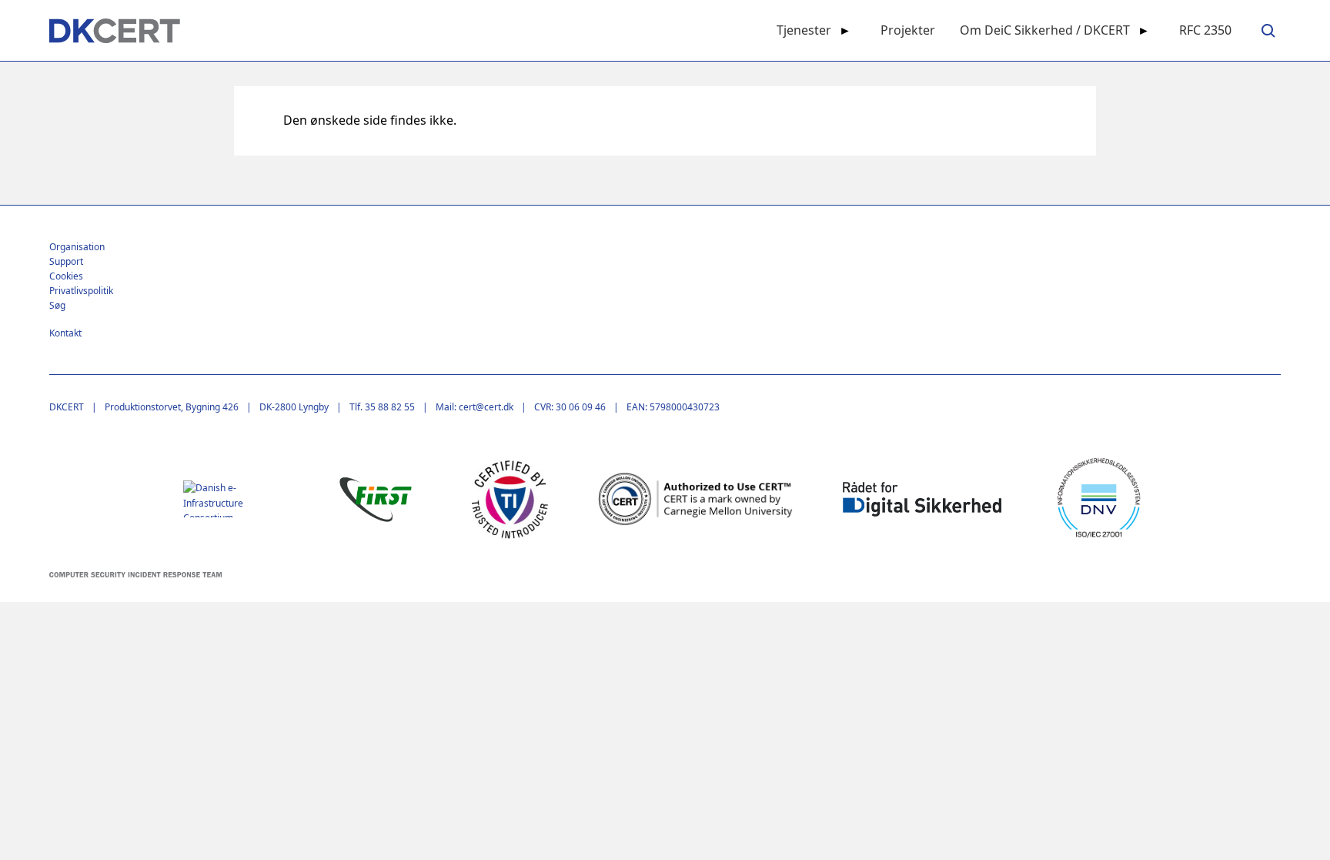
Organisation (77, 246)
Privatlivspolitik (81, 290)
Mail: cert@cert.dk (474, 406)
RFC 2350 (1205, 30)
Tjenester (804, 30)
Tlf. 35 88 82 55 (382, 406)
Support (66, 261)
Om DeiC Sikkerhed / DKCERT (1045, 30)
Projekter (908, 30)
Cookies (66, 276)
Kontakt (65, 333)
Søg (57, 305)
